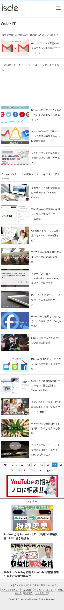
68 (61, 465)
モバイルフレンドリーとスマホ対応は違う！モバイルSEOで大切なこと (45, 450)
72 (31, 470)
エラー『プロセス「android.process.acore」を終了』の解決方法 (45, 278)
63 (28, 465)
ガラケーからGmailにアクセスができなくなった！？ (30, 34)
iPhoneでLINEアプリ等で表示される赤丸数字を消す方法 (46, 364)
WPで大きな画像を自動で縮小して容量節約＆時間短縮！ (46, 257)
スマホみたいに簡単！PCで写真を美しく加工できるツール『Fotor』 (46, 407)
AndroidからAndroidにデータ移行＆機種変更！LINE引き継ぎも (31, 536)
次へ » (50, 470)
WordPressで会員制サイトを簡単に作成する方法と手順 (45, 428)
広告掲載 (27, 590)
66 (48, 465)
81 (41, 470)
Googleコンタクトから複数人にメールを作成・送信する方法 (31, 176)
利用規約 (28, 593)
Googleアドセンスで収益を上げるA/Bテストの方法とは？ (46, 235)
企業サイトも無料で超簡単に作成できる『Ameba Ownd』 (45, 192)
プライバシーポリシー (44, 590)
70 (18, 470)
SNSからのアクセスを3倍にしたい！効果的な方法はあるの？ (46, 115)
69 (12, 470)
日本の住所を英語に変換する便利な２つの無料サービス (45, 157)
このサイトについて (10, 590)
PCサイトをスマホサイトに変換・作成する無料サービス (46, 300)
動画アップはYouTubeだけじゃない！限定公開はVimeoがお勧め (45, 385)
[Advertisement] (32, 88)
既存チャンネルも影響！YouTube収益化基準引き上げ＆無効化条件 (31, 574)
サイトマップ (41, 593)
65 (41, 465)
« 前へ (5, 465)
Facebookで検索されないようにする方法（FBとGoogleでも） (46, 321)
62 (22, 465)
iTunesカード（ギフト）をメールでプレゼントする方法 (30, 67)
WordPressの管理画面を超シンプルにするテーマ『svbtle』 (45, 214)
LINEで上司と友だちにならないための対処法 (45, 340)
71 (25, 470)
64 (35, 465)
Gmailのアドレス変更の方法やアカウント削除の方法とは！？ (45, 48)
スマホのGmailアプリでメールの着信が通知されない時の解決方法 (45, 136)
